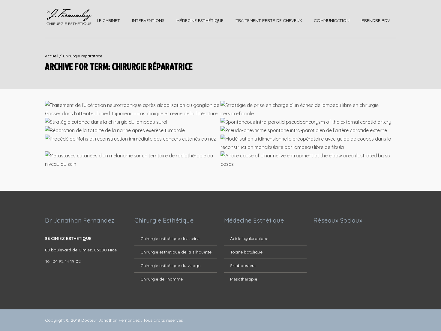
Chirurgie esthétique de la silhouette (176, 252)
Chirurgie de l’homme (161, 279)
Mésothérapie (243, 279)
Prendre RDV (376, 20)
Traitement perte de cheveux (269, 20)
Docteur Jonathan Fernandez (111, 320)
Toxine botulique (246, 252)
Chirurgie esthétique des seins (170, 238)
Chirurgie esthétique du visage (170, 265)
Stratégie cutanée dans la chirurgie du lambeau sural (133, 123)
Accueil (51, 55)
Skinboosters (243, 265)
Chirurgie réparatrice (82, 55)
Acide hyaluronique (249, 238)
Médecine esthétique (200, 20)
